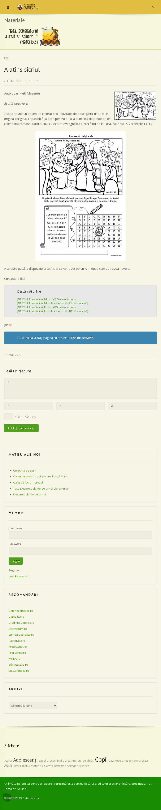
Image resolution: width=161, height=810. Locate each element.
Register (14, 570)
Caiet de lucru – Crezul (28, 482)
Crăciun (51, 760)
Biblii (25, 766)
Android (76, 760)
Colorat (46, 766)
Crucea (143, 760)
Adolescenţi (25, 760)
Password (15, 544)
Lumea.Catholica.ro (21, 634)
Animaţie (72, 766)
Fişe (6, 58)
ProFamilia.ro (17, 652)
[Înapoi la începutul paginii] (7, 797)
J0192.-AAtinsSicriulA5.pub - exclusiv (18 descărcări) (52, 311)
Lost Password (18, 576)
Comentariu (8, 382)
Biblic (60, 760)
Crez (68, 760)
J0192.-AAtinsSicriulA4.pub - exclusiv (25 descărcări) (52, 303)
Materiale (14, 20)
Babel (42, 760)
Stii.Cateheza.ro (19, 671)
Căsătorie (35, 766)
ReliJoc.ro (15, 658)
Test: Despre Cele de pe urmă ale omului (40, 488)
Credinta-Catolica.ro (22, 623)
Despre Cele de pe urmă (29, 494)
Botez (17, 766)
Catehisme (59, 766)
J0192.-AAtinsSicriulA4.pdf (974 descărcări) (46, 299)
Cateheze (114, 760)
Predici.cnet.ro (18, 646)
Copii (18, 354)
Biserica (84, 766)
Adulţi (8, 765)
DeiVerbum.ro (18, 629)
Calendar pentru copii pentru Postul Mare (40, 476)
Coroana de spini (24, 470)
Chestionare (130, 760)
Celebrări (88, 760)
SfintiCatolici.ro (18, 664)
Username (15, 528)
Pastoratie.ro (17, 641)
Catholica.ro (16, 616)
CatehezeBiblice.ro (21, 611)
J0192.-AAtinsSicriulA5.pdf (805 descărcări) (46, 307)
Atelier (8, 760)
